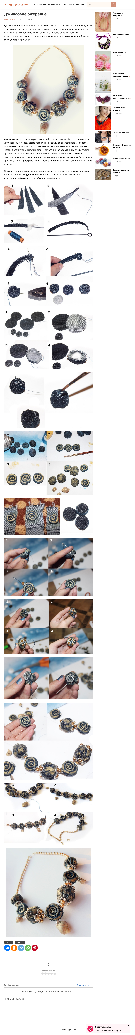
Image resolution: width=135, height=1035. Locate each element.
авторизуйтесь (86, 985)
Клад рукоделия (16, 4)
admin (18, 19)
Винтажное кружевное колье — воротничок (122, 97)
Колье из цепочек (121, 132)
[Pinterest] (35, 948)
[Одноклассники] (14, 948)
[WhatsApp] (28, 948)
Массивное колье (121, 34)
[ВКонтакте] (7, 948)
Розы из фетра (119, 52)
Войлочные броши (121, 158)
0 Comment (39, 19)
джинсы (8, 942)
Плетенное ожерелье (118, 14)
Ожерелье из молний (119, 108)
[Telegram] (21, 948)
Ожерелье (20, 942)
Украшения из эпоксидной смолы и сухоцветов (121, 75)
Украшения (9, 19)
